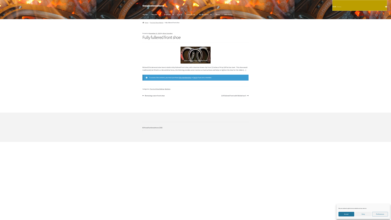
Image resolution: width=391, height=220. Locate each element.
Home (145, 14)
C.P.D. (180, 14)
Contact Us (190, 14)
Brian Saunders (168, 33)
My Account (204, 14)
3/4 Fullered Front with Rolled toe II (233, 96)
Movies (154, 14)
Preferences (380, 214)
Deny (363, 214)
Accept (346, 214)
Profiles (167, 14)
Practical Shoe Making (156, 23)
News (218, 14)
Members (167, 89)
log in (195, 77)
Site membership (185, 77)
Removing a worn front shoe (155, 96)
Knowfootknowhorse (153, 5)
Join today (228, 14)
